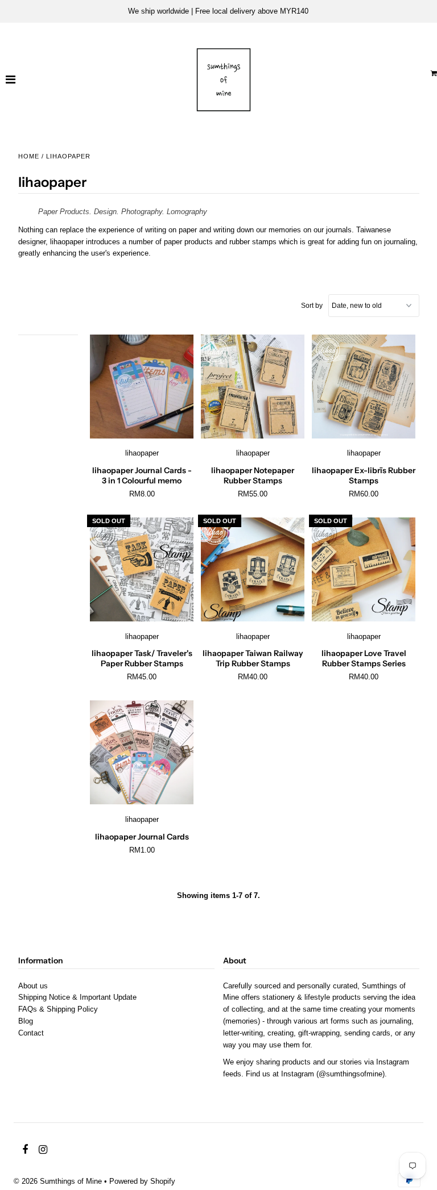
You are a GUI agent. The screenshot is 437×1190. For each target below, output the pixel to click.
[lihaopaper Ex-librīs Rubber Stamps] (364, 387)
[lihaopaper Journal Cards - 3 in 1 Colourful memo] (142, 387)
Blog (25, 1021)
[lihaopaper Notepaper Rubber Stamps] (253, 387)
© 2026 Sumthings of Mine (58, 1181)
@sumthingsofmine (350, 1074)
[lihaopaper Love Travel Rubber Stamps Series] (364, 569)
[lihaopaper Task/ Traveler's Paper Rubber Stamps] (142, 569)
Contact (31, 1033)
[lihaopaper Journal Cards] (142, 752)
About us (33, 986)
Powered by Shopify (142, 1181)
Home (28, 156)
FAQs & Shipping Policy (58, 1009)
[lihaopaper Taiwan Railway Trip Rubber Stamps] (253, 569)
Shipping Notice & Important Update (77, 997)
